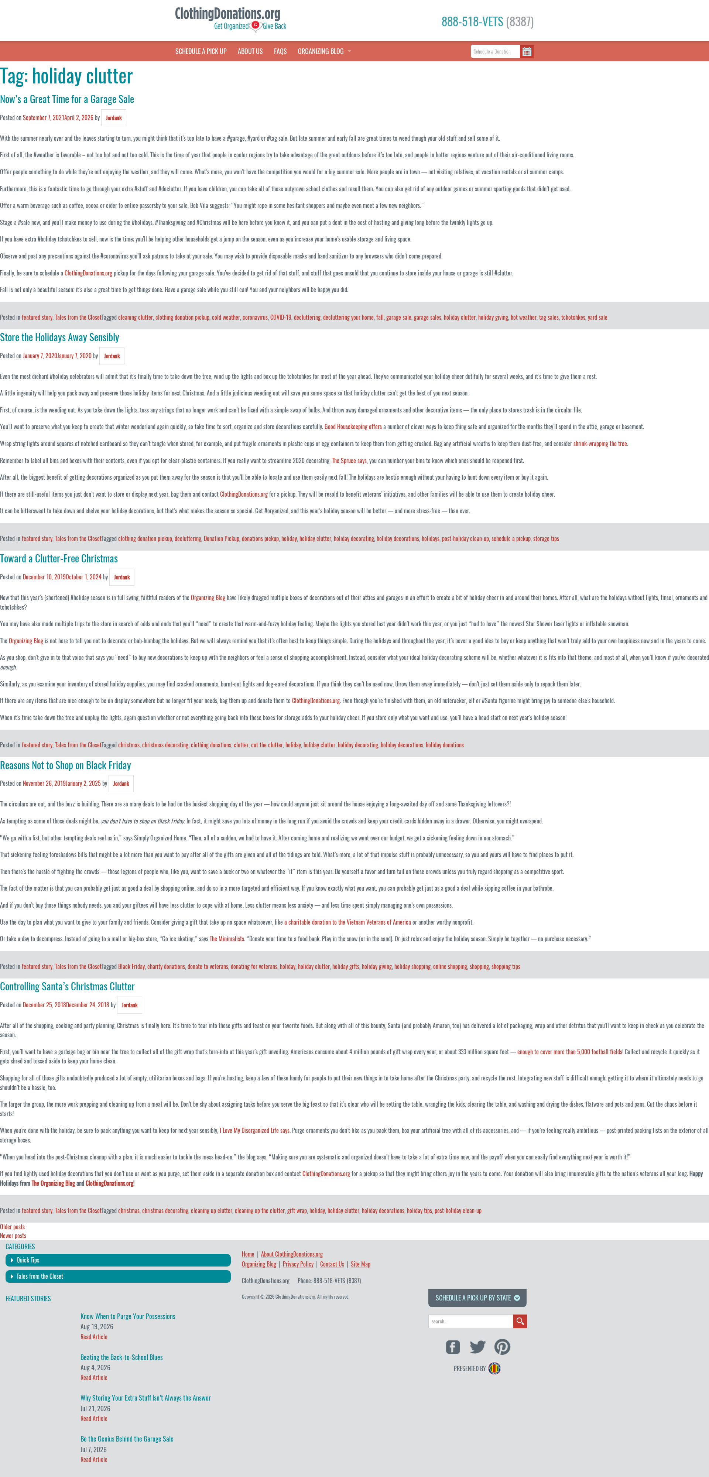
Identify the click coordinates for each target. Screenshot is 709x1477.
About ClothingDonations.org (292, 1254)
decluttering (307, 317)
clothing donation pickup (182, 317)
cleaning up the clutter (260, 1210)
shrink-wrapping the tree (600, 444)
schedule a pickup (511, 538)
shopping (479, 966)
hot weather (524, 317)
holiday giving (493, 317)
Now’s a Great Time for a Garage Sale (67, 99)
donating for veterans (254, 966)
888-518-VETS (488, 21)
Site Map (360, 1264)
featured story (37, 317)
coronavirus (255, 317)
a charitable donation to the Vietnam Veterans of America (347, 922)
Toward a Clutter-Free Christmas (59, 558)
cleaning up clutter (211, 1210)
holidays (430, 538)
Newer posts (13, 1236)
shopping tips (505, 966)
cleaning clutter (135, 317)
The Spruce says (349, 461)
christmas (129, 745)
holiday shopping (412, 966)
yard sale (597, 317)
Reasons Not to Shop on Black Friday (65, 765)
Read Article (94, 1337)
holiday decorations (398, 538)
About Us (250, 51)
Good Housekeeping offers (353, 427)
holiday (289, 538)
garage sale (398, 317)
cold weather (226, 317)
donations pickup (260, 538)
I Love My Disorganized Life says (255, 1130)
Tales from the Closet (78, 317)
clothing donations (211, 745)
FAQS (280, 51)
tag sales (549, 317)
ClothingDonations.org (88, 273)
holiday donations (445, 745)
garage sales (427, 317)
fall (380, 317)
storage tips (546, 538)
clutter (241, 745)
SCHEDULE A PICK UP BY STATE (473, 1297)
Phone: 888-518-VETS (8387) (329, 1281)
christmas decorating (165, 745)
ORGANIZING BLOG (321, 51)
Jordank (113, 117)
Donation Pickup (221, 538)
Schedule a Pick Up (201, 51)
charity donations (166, 966)
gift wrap (297, 1210)
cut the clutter (267, 745)
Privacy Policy (298, 1264)
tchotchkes (573, 317)
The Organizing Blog (53, 1183)
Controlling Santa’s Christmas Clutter (67, 986)
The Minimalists (227, 939)
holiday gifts (345, 966)
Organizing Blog (208, 598)
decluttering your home (348, 317)
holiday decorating (354, 538)
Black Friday (131, 966)
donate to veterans (208, 966)
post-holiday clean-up (465, 538)
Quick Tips (28, 1260)
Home (248, 1254)
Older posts (12, 1227)
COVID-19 (280, 317)
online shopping (450, 966)
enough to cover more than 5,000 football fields (569, 1052)
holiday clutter (460, 317)
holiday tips (419, 1210)
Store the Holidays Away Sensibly (59, 337)
